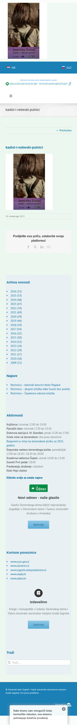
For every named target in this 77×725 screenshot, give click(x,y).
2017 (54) (15, 329)
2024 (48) (16, 300)
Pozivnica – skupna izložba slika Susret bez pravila (40, 389)
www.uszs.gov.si (19, 561)
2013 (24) (16, 346)
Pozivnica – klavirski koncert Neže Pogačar (35, 385)
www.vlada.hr (18, 574)
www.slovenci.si (19, 565)
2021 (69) (16, 312)
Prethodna (65, 130)
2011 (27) (16, 354)
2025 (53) (16, 295)
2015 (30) (16, 337)
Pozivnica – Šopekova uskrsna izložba (32, 393)
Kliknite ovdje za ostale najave (25, 477)
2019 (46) (16, 320)
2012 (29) (16, 350)
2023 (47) (16, 304)
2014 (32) (16, 342)
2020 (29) (16, 316)
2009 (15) (16, 362)
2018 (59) (16, 325)
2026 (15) (16, 291)
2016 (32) (16, 333)
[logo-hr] (38, 80)
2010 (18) (16, 358)
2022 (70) (16, 308)
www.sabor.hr (18, 578)
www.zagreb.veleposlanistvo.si (28, 570)
